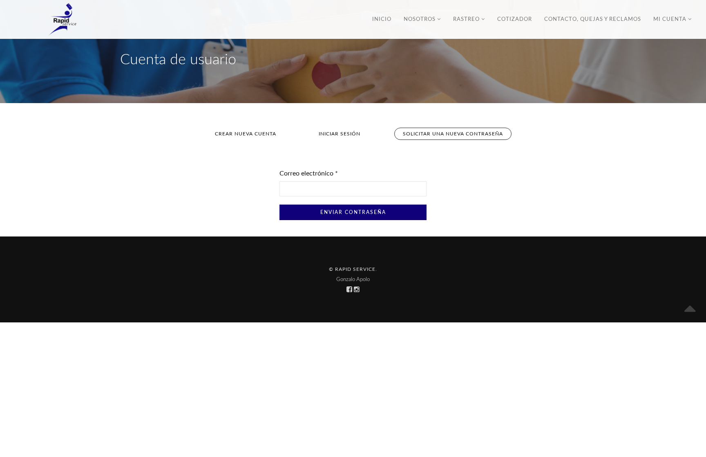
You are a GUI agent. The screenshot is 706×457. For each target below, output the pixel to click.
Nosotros (420, 19)
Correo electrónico (308, 173)
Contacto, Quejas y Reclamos (592, 19)
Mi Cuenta (670, 19)
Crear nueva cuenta (245, 133)
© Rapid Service (352, 269)
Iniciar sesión (339, 133)
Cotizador (514, 19)
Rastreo (467, 19)
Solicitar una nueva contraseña (457, 135)
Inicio (381, 19)
